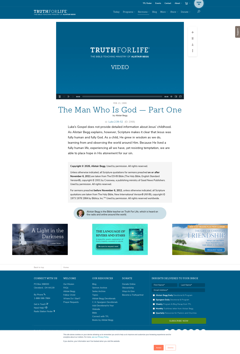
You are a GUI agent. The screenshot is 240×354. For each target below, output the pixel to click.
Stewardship (128, 287)
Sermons (143, 11)
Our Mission (68, 284)
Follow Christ (69, 295)
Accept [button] (158, 347)
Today (116, 11)
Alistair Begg (69, 291)
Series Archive (98, 291)
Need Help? (39, 307)
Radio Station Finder (43, 311)
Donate (184, 11)
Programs (128, 11)
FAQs (65, 287)
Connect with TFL (100, 316)
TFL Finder (147, 3)
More (163, 11)
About (177, 3)
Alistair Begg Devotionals (103, 298)
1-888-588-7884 (42, 298)
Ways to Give (128, 291)
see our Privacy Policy (100, 337)
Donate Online (128, 284)
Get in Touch (40, 304)
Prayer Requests (71, 302)
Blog (154, 11)
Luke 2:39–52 (115, 121)
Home (66, 267)
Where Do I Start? (71, 298)
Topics (95, 295)
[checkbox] (178, 304)
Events (158, 3)
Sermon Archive (99, 287)
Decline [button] (170, 347)
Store (173, 11)
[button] (120, 60)
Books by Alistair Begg (102, 320)
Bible (94, 312)
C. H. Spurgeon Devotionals (105, 302)
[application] (120, 60)
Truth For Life (55, 13)
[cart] (187, 3)
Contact (168, 3)
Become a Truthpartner (133, 295)
